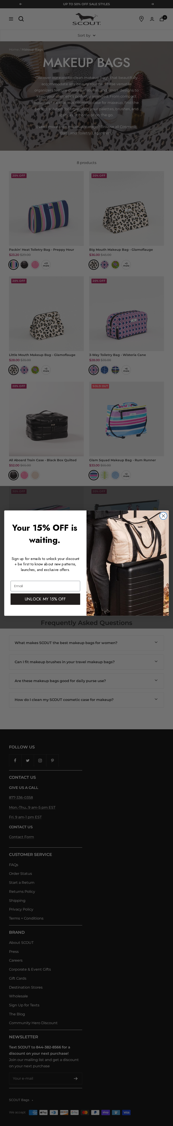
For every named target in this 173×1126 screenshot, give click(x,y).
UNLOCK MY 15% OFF (45, 599)
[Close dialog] (163, 515)
